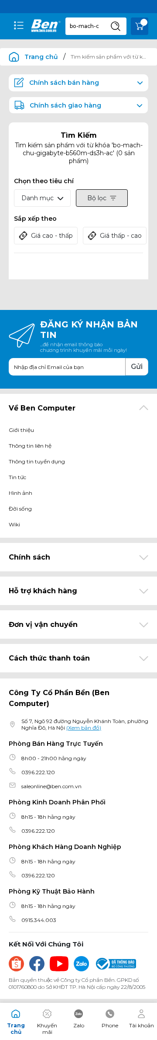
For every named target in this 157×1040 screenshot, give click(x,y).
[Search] (115, 26)
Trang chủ (41, 57)
